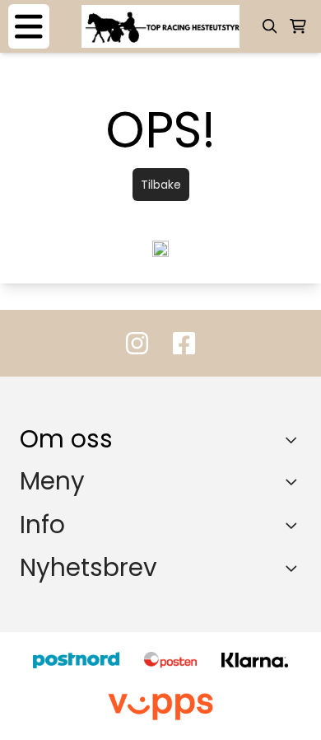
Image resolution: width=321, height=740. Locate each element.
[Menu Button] (28, 26)
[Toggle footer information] (295, 440)
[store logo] (160, 26)
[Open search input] (270, 26)
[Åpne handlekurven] (298, 26)
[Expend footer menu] (295, 481)
